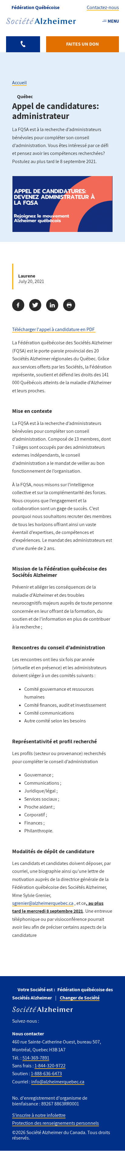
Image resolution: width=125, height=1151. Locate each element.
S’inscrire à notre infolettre (39, 1115)
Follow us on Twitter (57, 1020)
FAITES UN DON (82, 44)
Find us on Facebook (46, 1020)
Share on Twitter (35, 305)
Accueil (19, 82)
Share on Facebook (18, 305)
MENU (113, 21)
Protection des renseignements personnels (55, 1123)
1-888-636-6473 (46, 1073)
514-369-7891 (35, 1058)
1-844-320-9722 (50, 1066)
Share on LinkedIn (52, 305)
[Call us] (23, 44)
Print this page (69, 305)
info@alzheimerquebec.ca (57, 1082)
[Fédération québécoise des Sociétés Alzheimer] (41, 21)
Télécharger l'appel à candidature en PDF (54, 329)
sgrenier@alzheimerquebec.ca (42, 903)
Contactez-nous (103, 7)
